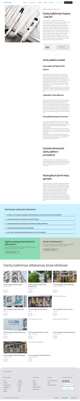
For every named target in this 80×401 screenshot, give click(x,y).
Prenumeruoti (68, 388)
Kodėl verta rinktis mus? (52, 380)
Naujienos (35, 382)
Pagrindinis (45, 9)
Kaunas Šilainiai (6, 387)
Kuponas (45, 2)
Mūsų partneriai (36, 389)
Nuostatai (56, 397)
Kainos (39, 2)
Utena (19, 389)
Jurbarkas (5, 382)
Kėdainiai (5, 389)
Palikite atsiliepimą (36, 387)
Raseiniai (20, 385)
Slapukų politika (74, 397)
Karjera (48, 382)
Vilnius (19, 391)
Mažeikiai (20, 380)
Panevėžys (20, 382)
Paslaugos (32, 2)
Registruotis (68, 2)
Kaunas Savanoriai (7, 385)
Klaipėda (5, 391)
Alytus (4, 380)
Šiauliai (19, 387)
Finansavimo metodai (51, 385)
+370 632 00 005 (59, 2)
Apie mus (25, 2)
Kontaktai (51, 2)
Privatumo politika (64, 397)
